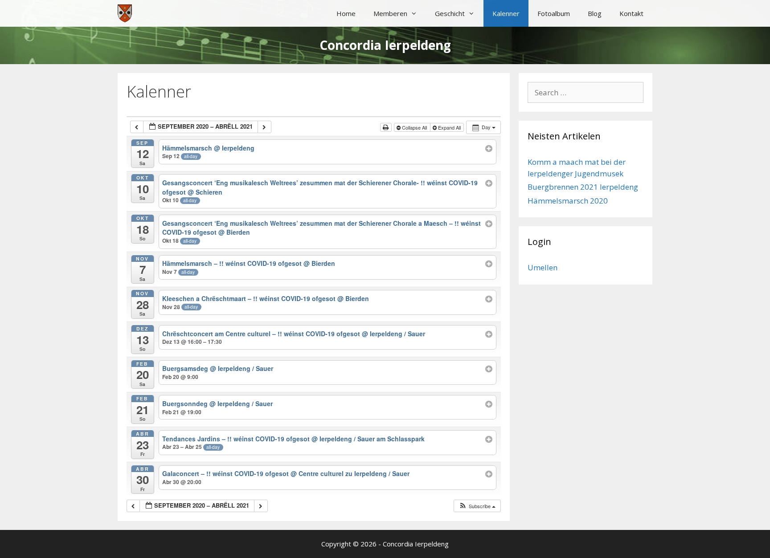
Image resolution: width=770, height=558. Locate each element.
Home (346, 13)
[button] (477, 506)
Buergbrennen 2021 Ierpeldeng (583, 187)
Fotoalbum (553, 13)
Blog (595, 13)
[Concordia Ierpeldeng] (124, 13)
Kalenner (506, 13)
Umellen (542, 267)
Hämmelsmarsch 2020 (568, 201)
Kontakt (631, 13)
